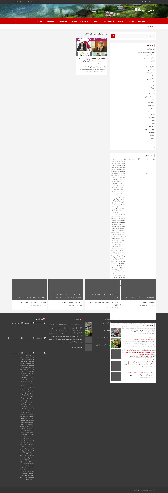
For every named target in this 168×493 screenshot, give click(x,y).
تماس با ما (39, 21)
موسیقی (152, 138)
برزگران (109, 325)
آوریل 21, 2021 (115, 307)
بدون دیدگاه (93, 64)
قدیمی (64, 336)
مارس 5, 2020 (103, 64)
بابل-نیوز (79, 328)
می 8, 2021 (116, 340)
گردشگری (151, 108)
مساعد (55, 336)
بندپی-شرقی (79, 330)
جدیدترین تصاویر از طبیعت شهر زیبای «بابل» (108, 337)
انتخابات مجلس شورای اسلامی (146, 52)
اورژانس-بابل (55, 324)
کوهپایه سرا (69, 342)
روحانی (69, 333)
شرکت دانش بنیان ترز (35, 2)
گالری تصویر (97, 21)
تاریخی (152, 61)
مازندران (60, 336)
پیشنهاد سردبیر (150, 55)
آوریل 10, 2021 (42, 305)
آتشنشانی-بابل (76, 324)
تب (60, 330)
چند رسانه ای (85, 21)
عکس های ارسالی (62, 21)
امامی (98, 64)
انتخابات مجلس (50, 21)
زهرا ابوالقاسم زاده (143, 305)
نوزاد (53, 339)
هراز (81, 342)
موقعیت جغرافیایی (149, 141)
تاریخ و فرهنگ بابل (109, 21)
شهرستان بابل (77, 336)
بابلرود (70, 328)
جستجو (113, 36)
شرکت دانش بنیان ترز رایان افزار (140, 490)
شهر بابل (56, 333)
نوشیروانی (50, 339)
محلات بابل (151, 117)
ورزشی (152, 147)
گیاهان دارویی (150, 111)
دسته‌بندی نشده (150, 73)
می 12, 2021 (116, 333)
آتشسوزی (80, 324)
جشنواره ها (151, 64)
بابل (50, 324)
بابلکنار (59, 328)
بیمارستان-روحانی (73, 330)
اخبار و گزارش (130, 21)
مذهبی (152, 123)
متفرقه (152, 114)
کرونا (73, 342)
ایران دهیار (25, 2)
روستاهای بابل (150, 79)
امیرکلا (72, 324)
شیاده (70, 336)
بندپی (53, 328)
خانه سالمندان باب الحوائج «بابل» (111, 330)
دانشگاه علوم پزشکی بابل (76, 333)
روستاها (152, 76)
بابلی (56, 328)
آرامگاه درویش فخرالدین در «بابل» (71, 302)
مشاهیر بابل (74, 21)
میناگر (81, 339)
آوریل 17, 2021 (78, 305)
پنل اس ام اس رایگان (16, 2)
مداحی (152, 120)
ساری (63, 333)
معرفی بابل (120, 21)
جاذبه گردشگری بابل (53, 330)
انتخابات (68, 324)
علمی (153, 100)
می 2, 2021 (116, 349)
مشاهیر (52, 336)
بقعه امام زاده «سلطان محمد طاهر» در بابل (33, 302)
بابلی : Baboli (144, 10)
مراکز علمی (151, 126)
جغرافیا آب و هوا (150, 67)
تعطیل (59, 330)
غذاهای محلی (150, 103)
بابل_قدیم (73, 328)
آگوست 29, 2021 (115, 325)
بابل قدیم (63, 328)
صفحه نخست (141, 21)
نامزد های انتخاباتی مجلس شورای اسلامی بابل (67, 339)
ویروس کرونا (78, 342)
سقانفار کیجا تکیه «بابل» (147, 302)
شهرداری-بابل (51, 333)
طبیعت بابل (151, 91)
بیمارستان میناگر (65, 330)
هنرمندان (152, 144)
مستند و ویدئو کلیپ (149, 129)
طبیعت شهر (151, 94)
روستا (66, 333)
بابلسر (67, 328)
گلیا (66, 342)
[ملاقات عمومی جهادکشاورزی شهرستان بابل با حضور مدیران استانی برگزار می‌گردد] (91, 47)
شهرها (152, 88)
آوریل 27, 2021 (151, 305)
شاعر (153, 82)
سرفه (60, 333)
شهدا (153, 85)
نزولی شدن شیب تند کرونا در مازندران (110, 323)
